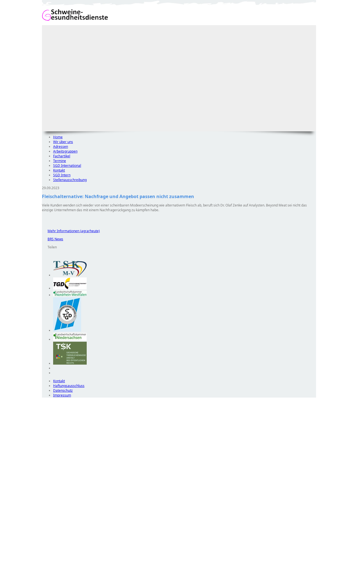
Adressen (60, 146)
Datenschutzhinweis (57, 572)
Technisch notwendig (50, 498)
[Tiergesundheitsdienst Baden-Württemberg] (70, 288)
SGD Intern (61, 175)
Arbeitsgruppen (65, 151)
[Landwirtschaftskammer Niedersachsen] (70, 339)
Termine (59, 160)
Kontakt (59, 170)
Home (58, 137)
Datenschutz (63, 390)
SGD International (67, 165)
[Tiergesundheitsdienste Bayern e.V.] (67, 330)
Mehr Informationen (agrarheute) (71, 231)
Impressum (62, 395)
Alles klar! (46, 560)
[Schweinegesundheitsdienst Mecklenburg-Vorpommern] (70, 275)
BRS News (52, 239)
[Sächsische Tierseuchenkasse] (70, 363)
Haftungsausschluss (68, 385)
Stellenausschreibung (70, 179)
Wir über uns (63, 141)
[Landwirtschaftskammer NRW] (70, 295)
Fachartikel (61, 156)
